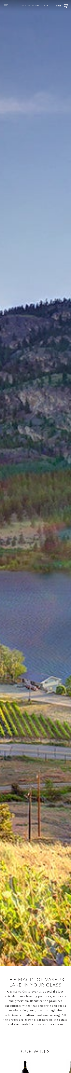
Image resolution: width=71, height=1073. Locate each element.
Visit (58, 5)
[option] (35, 483)
